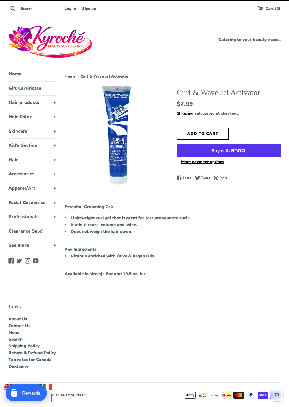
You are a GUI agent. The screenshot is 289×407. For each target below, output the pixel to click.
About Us (17, 319)
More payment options (202, 162)
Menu (13, 332)
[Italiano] (47, 387)
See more (32, 245)
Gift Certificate (24, 88)
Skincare (32, 131)
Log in (70, 8)
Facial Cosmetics (32, 203)
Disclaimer (19, 366)
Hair (32, 160)
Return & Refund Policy (32, 353)
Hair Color (32, 117)
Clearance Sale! (25, 231)
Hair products (32, 102)
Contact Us (19, 326)
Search (15, 339)
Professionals (32, 217)
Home (14, 74)
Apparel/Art (32, 188)
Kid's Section (32, 145)
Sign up (89, 8)
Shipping (185, 113)
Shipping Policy (24, 346)
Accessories (32, 174)
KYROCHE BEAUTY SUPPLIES (62, 395)
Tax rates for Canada (30, 359)
